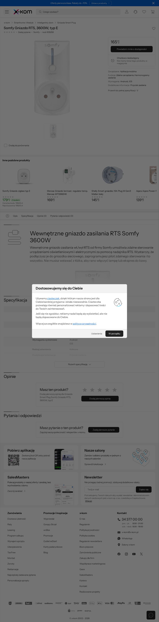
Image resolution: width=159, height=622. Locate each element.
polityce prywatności (84, 323)
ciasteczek (53, 298)
